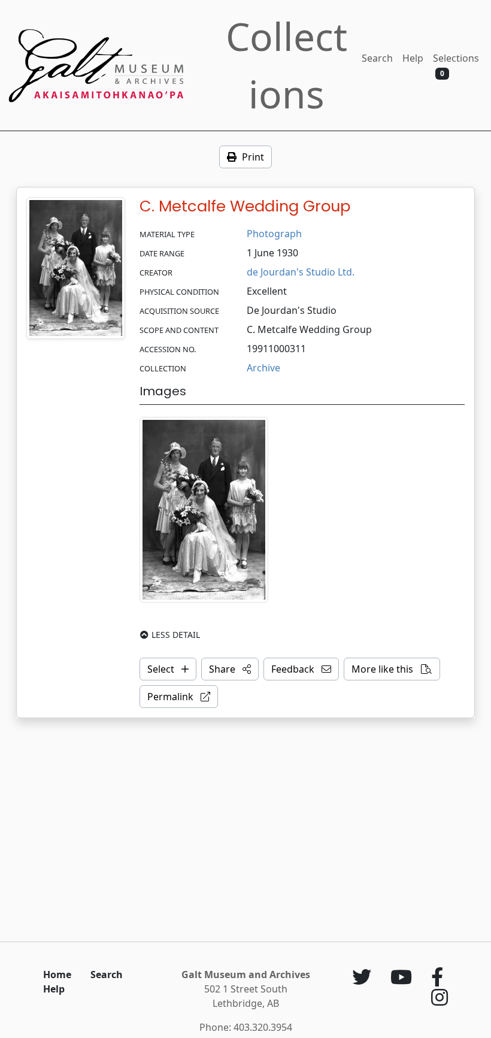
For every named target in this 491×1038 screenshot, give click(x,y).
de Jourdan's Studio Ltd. (300, 272)
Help (412, 58)
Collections (286, 65)
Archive (263, 367)
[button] (230, 669)
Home (57, 974)
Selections (456, 65)
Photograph (274, 233)
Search (377, 58)
